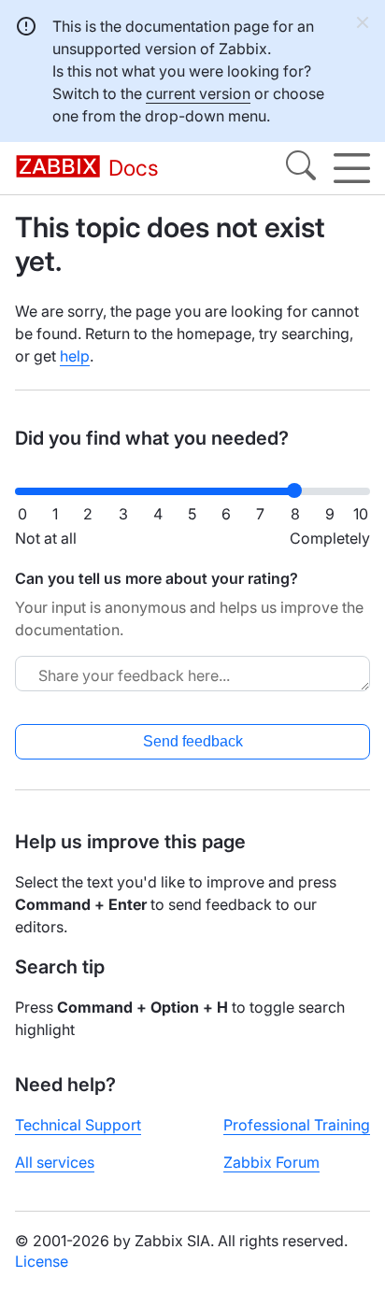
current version (198, 93)
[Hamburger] (352, 168)
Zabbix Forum (271, 1162)
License (41, 1261)
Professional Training (296, 1124)
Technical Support (78, 1124)
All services (54, 1162)
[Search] (301, 168)
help (75, 356)
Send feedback (193, 741)
